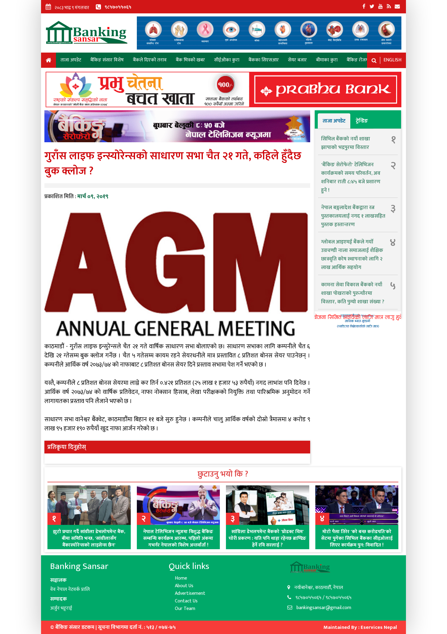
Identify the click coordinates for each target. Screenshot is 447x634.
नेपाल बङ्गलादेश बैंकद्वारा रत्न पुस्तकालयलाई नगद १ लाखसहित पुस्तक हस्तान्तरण (353, 216)
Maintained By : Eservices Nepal (360, 627)
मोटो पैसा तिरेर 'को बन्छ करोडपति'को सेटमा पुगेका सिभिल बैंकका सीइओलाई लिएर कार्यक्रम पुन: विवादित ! (357, 538)
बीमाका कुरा (327, 60)
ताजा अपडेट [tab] (334, 121)
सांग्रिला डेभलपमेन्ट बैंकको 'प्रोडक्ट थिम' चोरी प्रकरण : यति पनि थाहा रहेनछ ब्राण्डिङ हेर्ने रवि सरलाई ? (267, 538)
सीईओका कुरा (226, 60)
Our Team (185, 609)
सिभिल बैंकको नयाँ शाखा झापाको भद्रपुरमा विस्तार (345, 143)
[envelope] (397, 6)
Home (48, 61)
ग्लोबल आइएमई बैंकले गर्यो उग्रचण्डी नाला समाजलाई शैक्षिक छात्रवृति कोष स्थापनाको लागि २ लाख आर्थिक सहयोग (352, 255)
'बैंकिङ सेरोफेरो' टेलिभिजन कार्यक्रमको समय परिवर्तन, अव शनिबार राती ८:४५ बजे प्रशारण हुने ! (350, 177)
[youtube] (380, 6)
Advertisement (190, 593)
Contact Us (186, 601)
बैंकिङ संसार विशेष (107, 60)
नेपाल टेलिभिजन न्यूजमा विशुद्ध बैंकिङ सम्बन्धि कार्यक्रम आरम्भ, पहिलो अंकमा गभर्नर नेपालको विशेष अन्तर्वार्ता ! (178, 538)
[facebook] (364, 6)
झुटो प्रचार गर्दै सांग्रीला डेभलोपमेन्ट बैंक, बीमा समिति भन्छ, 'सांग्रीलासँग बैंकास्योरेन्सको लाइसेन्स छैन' (89, 538)
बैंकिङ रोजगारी (360, 60)
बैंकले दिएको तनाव (150, 60)
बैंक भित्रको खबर (190, 60)
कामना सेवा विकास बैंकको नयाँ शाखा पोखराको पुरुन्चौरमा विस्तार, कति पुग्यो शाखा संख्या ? (352, 293)
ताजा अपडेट (71, 60)
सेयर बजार (297, 60)
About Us (184, 586)
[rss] (389, 6)
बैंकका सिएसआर (263, 60)
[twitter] (371, 6)
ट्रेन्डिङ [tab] (362, 121)
